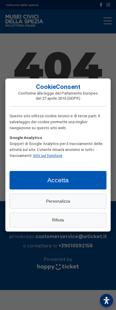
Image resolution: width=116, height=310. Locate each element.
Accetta (58, 180)
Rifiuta (58, 220)
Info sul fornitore (47, 155)
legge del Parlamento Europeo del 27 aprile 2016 (67, 95)
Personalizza (58, 201)
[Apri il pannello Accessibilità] (106, 300)
